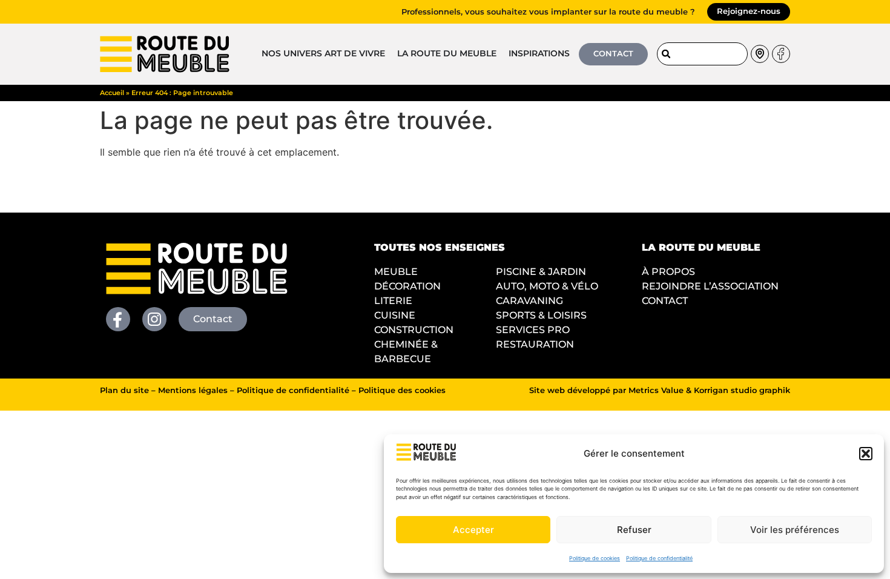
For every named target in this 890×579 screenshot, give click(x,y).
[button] (866, 454)
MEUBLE (396, 271)
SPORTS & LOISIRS (541, 315)
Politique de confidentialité (659, 558)
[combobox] (702, 53)
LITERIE (393, 300)
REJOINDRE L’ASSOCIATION (710, 286)
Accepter (473, 529)
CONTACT (665, 300)
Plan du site (124, 390)
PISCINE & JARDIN (541, 271)
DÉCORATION (407, 286)
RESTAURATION (535, 344)
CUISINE (394, 315)
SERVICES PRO (533, 330)
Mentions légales (193, 390)
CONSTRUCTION (413, 330)
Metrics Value (656, 390)
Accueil (112, 92)
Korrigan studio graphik (742, 390)
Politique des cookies (402, 390)
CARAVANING (529, 300)
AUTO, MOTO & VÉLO (547, 286)
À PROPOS (668, 271)
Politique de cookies (594, 558)
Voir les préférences (794, 529)
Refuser (634, 529)
